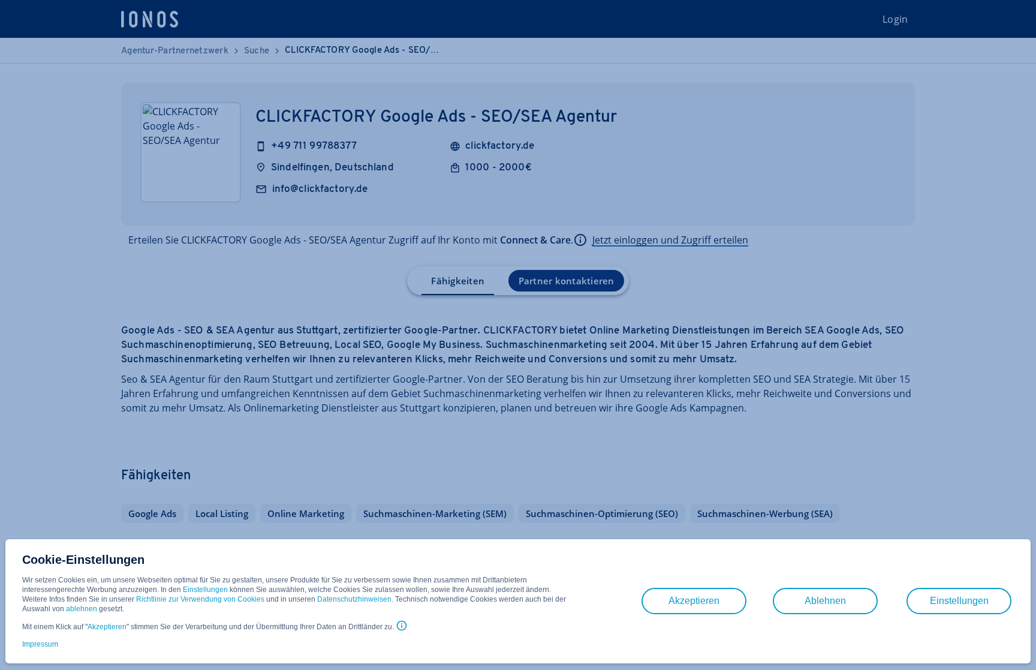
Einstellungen (205, 589)
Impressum (40, 644)
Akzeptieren (107, 627)
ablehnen (81, 609)
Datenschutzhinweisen (354, 599)
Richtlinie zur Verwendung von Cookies (200, 599)
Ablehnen (825, 601)
